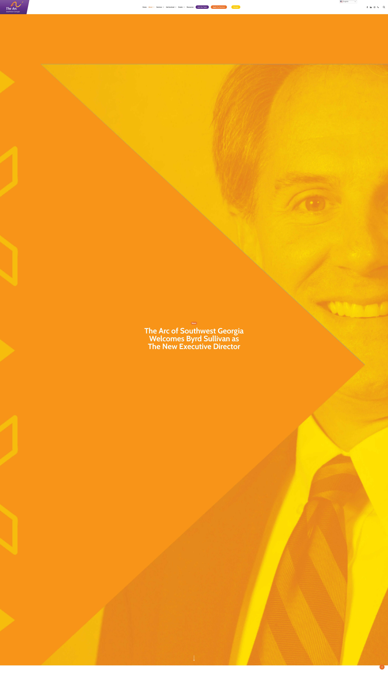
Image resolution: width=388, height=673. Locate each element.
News (194, 323)
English (345, 1)
